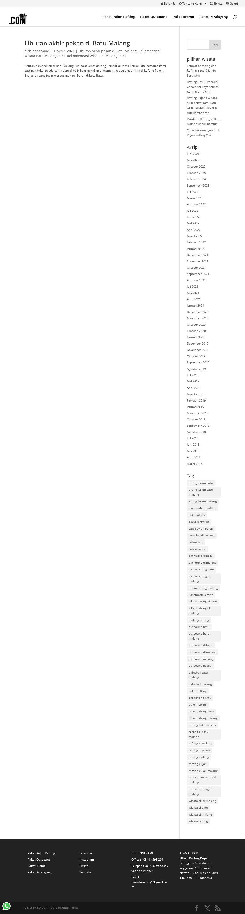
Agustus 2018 (196, 432)
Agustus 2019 (196, 369)
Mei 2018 (193, 451)
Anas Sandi (41, 51)
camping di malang (202, 535)
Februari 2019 (196, 400)
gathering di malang (203, 563)
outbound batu (199, 627)
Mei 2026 (193, 160)
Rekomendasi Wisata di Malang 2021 (96, 55)
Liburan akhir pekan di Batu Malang (77, 43)
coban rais (196, 542)
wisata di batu (198, 808)
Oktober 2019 (196, 356)
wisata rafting (198, 821)
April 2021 (193, 299)
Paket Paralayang (213, 17)
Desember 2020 (197, 312)
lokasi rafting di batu (203, 601)
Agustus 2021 (196, 280)
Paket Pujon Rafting (118, 17)
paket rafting (198, 691)
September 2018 (198, 426)
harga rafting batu (201, 569)
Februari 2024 (196, 179)
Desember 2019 (197, 343)
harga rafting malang (203, 588)
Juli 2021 (192, 286)
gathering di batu (201, 556)
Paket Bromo (183, 17)
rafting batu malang (202, 725)
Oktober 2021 (196, 268)
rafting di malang (200, 743)
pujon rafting (198, 705)
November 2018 (197, 413)
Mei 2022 (193, 223)
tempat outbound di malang (202, 779)
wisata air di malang (202, 801)
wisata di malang (200, 814)
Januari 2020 (195, 337)
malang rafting (199, 620)
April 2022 (193, 230)
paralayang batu (200, 698)
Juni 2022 (193, 217)
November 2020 (197, 318)
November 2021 (197, 261)
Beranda (169, 4)
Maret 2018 (195, 464)
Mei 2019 (193, 381)
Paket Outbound (153, 17)
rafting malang (199, 757)
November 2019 (197, 350)
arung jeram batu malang (201, 492)
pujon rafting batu (201, 711)
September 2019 (198, 362)
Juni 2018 (193, 445)
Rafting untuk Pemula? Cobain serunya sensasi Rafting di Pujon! (203, 87)
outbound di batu (201, 645)
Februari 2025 (196, 173)
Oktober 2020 (196, 325)
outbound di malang (203, 652)
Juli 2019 (192, 375)
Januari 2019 (195, 407)
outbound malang (201, 659)
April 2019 (193, 388)
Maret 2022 (195, 236)
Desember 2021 (197, 255)
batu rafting (197, 515)
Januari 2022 (195, 249)
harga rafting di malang (199, 578)
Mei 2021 (193, 293)
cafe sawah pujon (201, 529)
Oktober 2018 (196, 419)
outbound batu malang (199, 635)
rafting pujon (198, 764)
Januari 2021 (195, 305)
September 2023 (198, 185)
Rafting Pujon (68, 908)
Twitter (84, 866)
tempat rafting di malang (200, 791)
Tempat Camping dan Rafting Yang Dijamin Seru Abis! (201, 71)
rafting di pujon (199, 750)
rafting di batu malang (198, 734)
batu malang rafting (202, 508)
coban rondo (197, 549)
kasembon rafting (201, 595)
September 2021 (198, 274)
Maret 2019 (195, 394)
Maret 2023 (195, 198)
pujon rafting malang (203, 718)
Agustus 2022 (196, 204)
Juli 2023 (192, 192)
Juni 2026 (193, 154)
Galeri (233, 4)
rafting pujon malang (203, 771)
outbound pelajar (200, 666)
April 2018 (193, 457)
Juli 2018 (192, 438)
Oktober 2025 (196, 167)
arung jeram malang (203, 501)
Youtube (85, 872)
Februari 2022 (196, 242)
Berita (218, 4)
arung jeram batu (201, 483)
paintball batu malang (198, 674)
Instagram (86, 859)
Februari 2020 (196, 331)
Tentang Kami (192, 4)
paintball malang (200, 684)
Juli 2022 (192, 211)
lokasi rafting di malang (199, 610)
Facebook (85, 853)
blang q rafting (199, 522)
